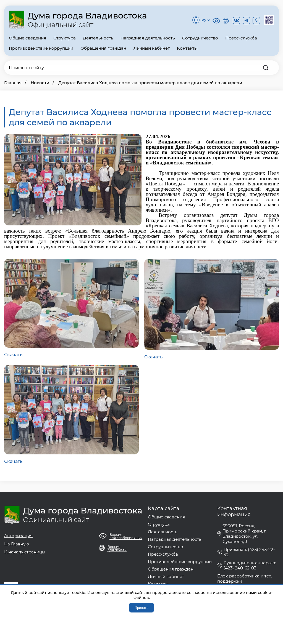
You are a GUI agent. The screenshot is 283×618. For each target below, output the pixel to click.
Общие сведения (27, 38)
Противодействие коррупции (41, 48)
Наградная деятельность (147, 38)
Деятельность (98, 38)
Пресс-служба (241, 38)
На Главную (16, 544)
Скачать (13, 354)
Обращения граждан (103, 48)
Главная (13, 82)
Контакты (187, 48)
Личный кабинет (151, 48)
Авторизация (18, 535)
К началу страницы (24, 552)
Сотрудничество (200, 38)
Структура (64, 38)
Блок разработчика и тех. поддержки (244, 578)
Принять (141, 608)
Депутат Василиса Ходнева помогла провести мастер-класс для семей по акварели (150, 82)
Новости (40, 82)
